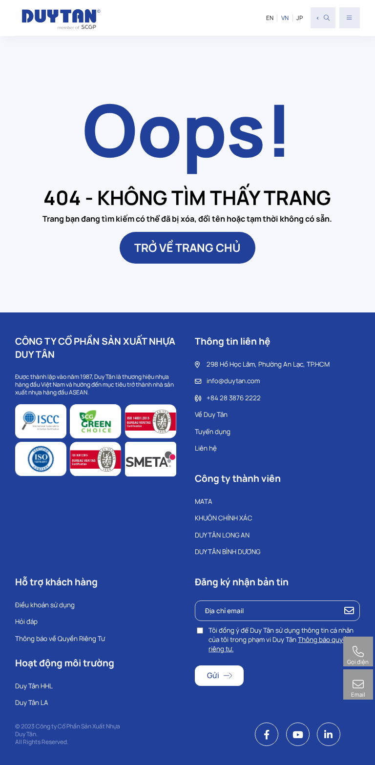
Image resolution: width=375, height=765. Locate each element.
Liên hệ (206, 448)
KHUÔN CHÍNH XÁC (223, 518)
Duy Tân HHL (34, 686)
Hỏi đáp (26, 621)
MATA (203, 501)
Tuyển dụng (212, 431)
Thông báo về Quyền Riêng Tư (60, 638)
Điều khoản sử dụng (45, 604)
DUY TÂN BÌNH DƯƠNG (227, 551)
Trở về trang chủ (187, 247)
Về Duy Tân (211, 414)
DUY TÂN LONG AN (222, 535)
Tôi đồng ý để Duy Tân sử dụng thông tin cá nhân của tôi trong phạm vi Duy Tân (281, 639)
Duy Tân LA (31, 702)
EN (269, 18)
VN (285, 18)
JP (299, 18)
